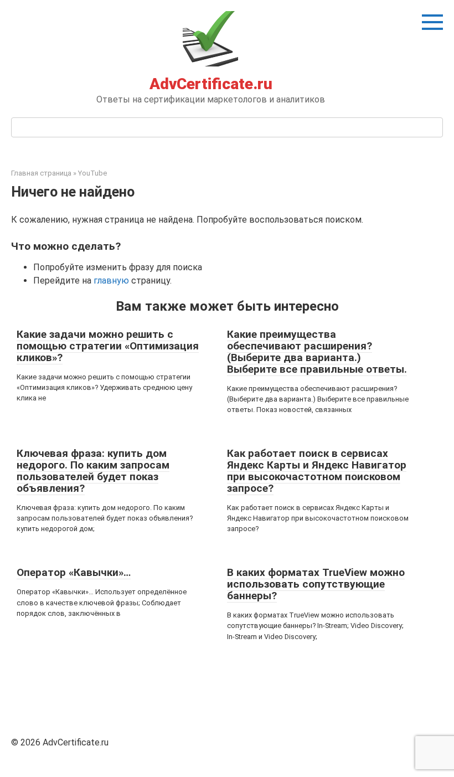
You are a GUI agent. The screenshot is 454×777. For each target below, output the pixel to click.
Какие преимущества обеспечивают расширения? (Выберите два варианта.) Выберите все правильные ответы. (317, 351)
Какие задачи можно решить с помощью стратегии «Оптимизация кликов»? (108, 346)
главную (111, 280)
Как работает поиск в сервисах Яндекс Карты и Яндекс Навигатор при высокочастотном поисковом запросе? (316, 471)
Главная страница (41, 173)
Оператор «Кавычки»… (74, 572)
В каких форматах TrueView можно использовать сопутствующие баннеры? (316, 584)
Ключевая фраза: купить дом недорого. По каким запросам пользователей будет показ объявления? (93, 471)
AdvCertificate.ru (210, 84)
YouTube (92, 173)
